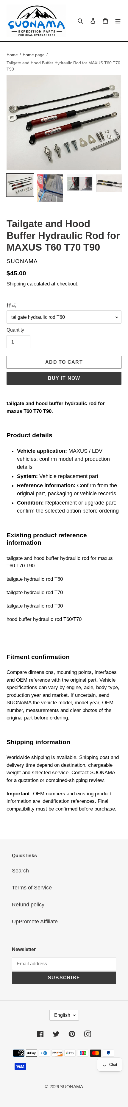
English (62, 1015)
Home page (34, 54)
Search (20, 871)
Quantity (15, 329)
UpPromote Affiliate (35, 922)
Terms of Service (32, 888)
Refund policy (28, 905)
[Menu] (118, 21)
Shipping (16, 284)
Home (12, 54)
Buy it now (64, 378)
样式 (11, 305)
